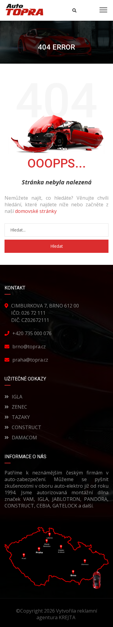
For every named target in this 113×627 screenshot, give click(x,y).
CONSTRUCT (26, 427)
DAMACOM (24, 437)
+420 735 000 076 (32, 333)
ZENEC (19, 407)
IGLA (17, 396)
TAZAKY (21, 417)
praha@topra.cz (30, 359)
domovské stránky (36, 211)
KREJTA (68, 617)
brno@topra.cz (29, 346)
